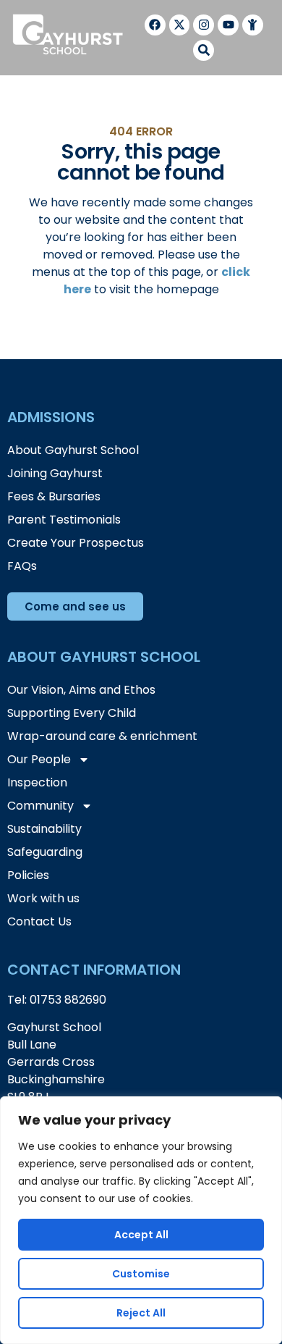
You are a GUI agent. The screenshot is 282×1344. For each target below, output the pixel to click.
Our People (39, 759)
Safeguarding (44, 852)
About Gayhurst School (73, 450)
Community (40, 805)
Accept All (141, 1234)
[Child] (252, 24)
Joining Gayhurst (55, 473)
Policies (28, 875)
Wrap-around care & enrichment (102, 736)
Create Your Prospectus (75, 542)
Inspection (37, 782)
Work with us (43, 898)
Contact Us (39, 921)
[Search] (203, 50)
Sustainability (44, 828)
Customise (141, 1274)
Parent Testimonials (64, 519)
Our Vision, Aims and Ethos (81, 689)
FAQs (22, 566)
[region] (141, 1220)
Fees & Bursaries (54, 496)
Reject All (141, 1313)
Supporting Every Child (71, 713)
